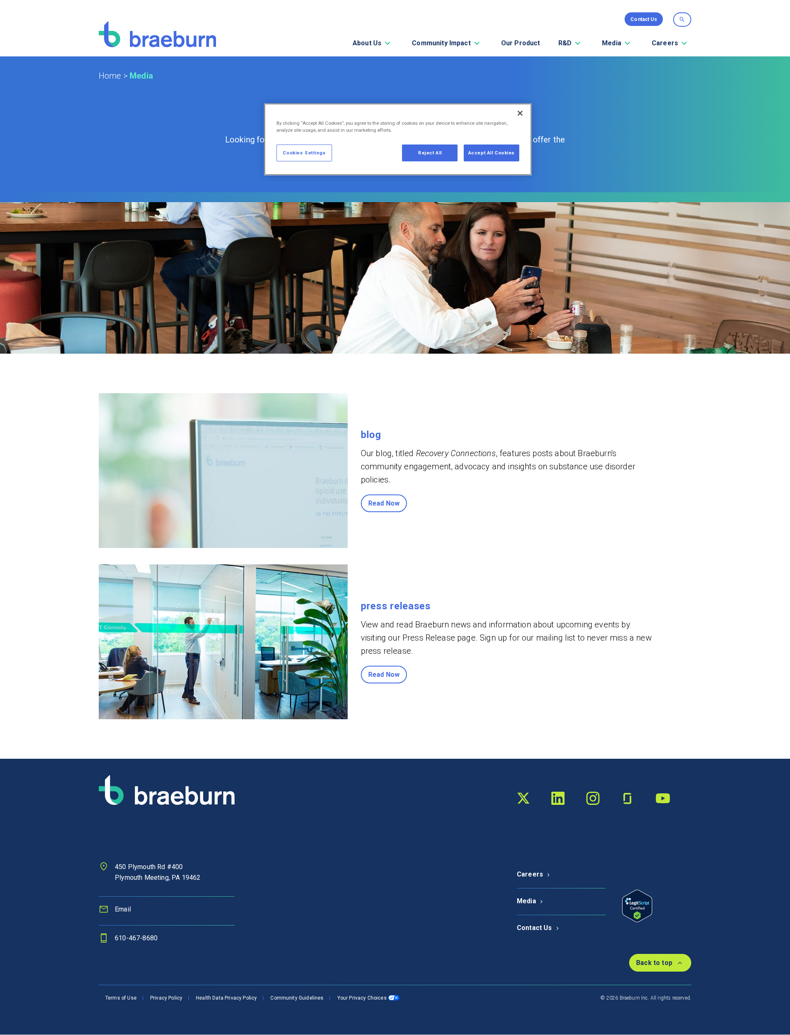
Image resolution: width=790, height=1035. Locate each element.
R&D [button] (565, 43)
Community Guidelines (296, 998)
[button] (388, 43)
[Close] (520, 113)
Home (110, 76)
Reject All (430, 153)
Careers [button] (665, 43)
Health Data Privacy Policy (226, 998)
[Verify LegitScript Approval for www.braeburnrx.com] (637, 905)
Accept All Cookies (491, 153)
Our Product (520, 43)
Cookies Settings (304, 153)
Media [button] (611, 43)
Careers (530, 874)
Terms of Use (121, 998)
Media (526, 901)
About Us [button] (367, 43)
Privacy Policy (166, 998)
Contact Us (534, 928)
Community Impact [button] (441, 43)
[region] (398, 139)
